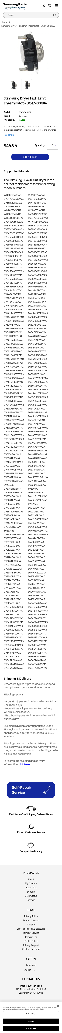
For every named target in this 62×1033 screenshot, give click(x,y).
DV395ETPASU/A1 (13, 489)
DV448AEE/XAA (36, 298)
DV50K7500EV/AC (37, 386)
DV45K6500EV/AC (13, 309)
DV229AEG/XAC (12, 599)
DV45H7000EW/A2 (14, 366)
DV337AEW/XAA (12, 538)
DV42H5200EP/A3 (37, 527)
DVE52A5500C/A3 (37, 279)
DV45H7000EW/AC (14, 359)
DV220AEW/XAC (37, 294)
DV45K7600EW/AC (38, 309)
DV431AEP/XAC (12, 519)
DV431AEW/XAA (36, 447)
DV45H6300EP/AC (37, 321)
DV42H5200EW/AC (14, 450)
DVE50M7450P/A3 (37, 355)
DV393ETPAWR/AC (14, 481)
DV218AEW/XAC (36, 576)
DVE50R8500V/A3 (37, 633)
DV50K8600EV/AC (37, 366)
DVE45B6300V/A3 (37, 241)
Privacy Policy (31, 916)
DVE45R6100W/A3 (37, 603)
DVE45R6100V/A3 (13, 660)
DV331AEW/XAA (12, 496)
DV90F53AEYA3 (12, 206)
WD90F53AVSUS (36, 210)
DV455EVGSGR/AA (38, 378)
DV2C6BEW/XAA (13, 569)
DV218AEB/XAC (12, 603)
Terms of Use (31, 937)
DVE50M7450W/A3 (14, 424)
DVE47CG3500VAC (38, 218)
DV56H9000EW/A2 (38, 351)
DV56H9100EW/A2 (13, 401)
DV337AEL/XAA (12, 542)
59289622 (33, 504)
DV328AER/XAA (36, 553)
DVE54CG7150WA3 (38, 225)
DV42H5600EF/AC (37, 652)
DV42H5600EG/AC (13, 340)
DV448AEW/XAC (13, 290)
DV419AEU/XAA (12, 595)
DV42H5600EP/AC (37, 405)
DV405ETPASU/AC (37, 435)
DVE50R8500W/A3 (13, 241)
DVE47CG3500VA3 (37, 233)
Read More (9, 134)
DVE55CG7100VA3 (37, 237)
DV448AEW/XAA (37, 302)
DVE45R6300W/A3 (38, 611)
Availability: (10, 119)
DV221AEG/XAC (12, 466)
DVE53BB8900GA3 (13, 248)
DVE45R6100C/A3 (37, 664)
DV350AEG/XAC (36, 374)
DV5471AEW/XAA (37, 328)
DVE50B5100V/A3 (37, 264)
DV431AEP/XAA (12, 508)
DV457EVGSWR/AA (14, 298)
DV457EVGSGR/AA (14, 305)
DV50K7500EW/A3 (13, 431)
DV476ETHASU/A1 (37, 202)
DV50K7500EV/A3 (13, 408)
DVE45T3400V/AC (13, 618)
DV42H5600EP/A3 (13, 355)
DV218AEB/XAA (36, 550)
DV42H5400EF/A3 (13, 443)
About (31, 879)
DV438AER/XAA (36, 290)
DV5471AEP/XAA (36, 340)
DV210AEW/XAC (36, 523)
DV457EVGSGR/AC (38, 286)
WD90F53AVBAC (12, 195)
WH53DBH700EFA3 (14, 218)
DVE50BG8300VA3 (37, 271)
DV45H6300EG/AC (13, 523)
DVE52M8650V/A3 (37, 412)
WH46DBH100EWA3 (14, 225)
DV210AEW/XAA (36, 508)
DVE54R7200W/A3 (38, 641)
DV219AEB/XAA (12, 550)
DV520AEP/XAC (12, 325)
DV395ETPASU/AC (37, 443)
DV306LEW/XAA (36, 557)
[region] (31, 1017)
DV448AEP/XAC (12, 294)
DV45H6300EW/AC (38, 427)
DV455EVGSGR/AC (14, 393)
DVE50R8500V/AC (13, 637)
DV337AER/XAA (12, 591)
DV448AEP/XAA (12, 302)
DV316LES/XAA (36, 595)
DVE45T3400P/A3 (13, 283)
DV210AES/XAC (12, 504)
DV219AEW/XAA (12, 557)
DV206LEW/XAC (36, 584)
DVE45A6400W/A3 (14, 664)
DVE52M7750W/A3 (38, 397)
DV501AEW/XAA (12, 454)
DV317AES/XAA (12, 580)
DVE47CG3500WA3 (14, 233)
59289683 (9, 485)
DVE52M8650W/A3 (14, 321)
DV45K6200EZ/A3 (13, 386)
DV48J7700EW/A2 (37, 454)
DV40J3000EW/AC (14, 492)
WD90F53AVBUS (12, 210)
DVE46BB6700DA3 (13, 252)
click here (24, 764)
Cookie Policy (31, 941)
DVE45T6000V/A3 (13, 275)
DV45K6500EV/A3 (37, 359)
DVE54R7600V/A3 (37, 645)
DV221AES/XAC (36, 511)
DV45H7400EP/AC (13, 382)
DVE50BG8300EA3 (37, 252)
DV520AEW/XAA (37, 485)
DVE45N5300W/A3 (14, 405)
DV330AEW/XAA (37, 481)
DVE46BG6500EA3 (13, 222)
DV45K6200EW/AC (38, 393)
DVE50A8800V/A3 (37, 626)
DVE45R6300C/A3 (13, 607)
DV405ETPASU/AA (13, 462)
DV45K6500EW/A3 (38, 313)
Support (31, 891)
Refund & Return (31, 920)
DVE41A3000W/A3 (38, 668)
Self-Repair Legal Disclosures (31, 928)
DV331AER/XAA (36, 515)
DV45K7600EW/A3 (14, 412)
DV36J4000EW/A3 (13, 511)
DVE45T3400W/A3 (14, 267)
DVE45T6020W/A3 (38, 622)
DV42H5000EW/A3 (14, 435)
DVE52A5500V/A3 (37, 283)
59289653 (9, 530)
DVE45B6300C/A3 (13, 279)
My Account (31, 883)
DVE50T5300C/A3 (37, 637)
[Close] (58, 1005)
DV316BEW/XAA (36, 588)
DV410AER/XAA (36, 542)
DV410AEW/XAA (36, 546)
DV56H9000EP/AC (13, 363)
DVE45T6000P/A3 (37, 618)
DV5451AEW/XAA (37, 332)
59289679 (33, 489)
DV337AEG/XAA (12, 565)
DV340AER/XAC (36, 420)
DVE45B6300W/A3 (14, 271)
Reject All (31, 1021)
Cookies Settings (31, 1014)
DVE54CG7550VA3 (37, 214)
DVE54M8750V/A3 (13, 328)
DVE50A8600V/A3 (13, 626)
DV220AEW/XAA (37, 305)
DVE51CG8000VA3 (37, 229)
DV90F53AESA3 (36, 206)
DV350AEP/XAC (36, 492)
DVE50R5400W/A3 (14, 633)
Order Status (31, 895)
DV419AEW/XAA (36, 561)
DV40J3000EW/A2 (38, 530)
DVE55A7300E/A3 (37, 649)
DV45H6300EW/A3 (38, 416)
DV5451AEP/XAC (12, 652)
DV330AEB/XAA (12, 515)
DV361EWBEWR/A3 (14, 534)
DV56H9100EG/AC (13, 332)
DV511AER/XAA (36, 347)
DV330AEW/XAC (37, 469)
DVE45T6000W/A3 (14, 622)
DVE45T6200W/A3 (38, 260)
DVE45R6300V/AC (13, 611)
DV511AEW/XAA (12, 416)
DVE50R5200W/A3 (13, 630)
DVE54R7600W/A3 (13, 649)
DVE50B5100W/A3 (13, 244)
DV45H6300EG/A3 (37, 500)
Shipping (31, 924)
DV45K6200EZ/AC (13, 397)
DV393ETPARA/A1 (13, 527)
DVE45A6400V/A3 (13, 668)
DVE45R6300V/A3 (37, 607)
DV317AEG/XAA (12, 584)
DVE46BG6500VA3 (13, 286)
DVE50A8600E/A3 (13, 264)
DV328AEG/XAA (12, 576)
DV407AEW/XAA (13, 553)
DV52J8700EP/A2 (37, 325)
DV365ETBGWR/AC (14, 473)
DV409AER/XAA (36, 538)
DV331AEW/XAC (36, 473)
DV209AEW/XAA (37, 591)
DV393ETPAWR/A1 (37, 450)
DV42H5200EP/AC (37, 496)
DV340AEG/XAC (36, 408)
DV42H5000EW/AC (38, 519)
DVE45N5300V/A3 (13, 370)
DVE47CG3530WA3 (14, 199)
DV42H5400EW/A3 (38, 534)
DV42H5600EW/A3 (38, 389)
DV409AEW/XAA (37, 572)
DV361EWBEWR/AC (38, 431)
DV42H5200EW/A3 (14, 447)
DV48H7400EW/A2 (14, 313)
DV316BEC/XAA (36, 580)
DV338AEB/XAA (12, 572)
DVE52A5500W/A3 (14, 641)
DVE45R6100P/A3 (37, 660)
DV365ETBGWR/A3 (14, 439)
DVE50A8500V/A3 (37, 256)
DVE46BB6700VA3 (37, 244)
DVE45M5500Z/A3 (37, 363)
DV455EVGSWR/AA (14, 420)
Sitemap (31, 900)
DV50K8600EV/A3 (37, 317)
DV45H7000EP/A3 (37, 344)
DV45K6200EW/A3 (14, 374)
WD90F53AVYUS (12, 214)
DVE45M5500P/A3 (37, 370)
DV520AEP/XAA (12, 500)
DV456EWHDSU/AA (38, 477)
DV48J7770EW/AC (37, 336)
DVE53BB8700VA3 (13, 260)
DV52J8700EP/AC (13, 351)
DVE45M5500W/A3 (38, 382)
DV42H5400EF (11, 656)
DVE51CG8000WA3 (14, 229)
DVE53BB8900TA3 (37, 248)
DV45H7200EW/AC (14, 317)
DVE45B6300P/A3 (37, 275)
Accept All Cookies (31, 1028)
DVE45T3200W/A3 (14, 614)
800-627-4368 (35, 985)
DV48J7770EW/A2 (37, 458)
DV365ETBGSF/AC (37, 656)
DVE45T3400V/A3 (37, 614)
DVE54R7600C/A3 (13, 645)
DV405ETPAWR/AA (14, 347)
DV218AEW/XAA (36, 599)
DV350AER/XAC (36, 466)
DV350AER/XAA (12, 458)
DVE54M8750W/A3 (14, 378)
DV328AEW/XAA (13, 561)
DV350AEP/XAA (36, 462)
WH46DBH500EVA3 (38, 222)
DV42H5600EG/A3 (37, 401)
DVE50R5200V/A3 (13, 256)
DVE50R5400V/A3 (37, 630)
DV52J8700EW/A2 (13, 344)
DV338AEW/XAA (37, 565)
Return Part (31, 887)
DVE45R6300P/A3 (37, 199)
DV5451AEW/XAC (13, 389)
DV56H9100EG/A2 (13, 336)
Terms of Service (31, 932)
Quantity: (40, 145)
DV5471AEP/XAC (36, 424)
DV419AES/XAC (36, 569)
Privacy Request (31, 945)
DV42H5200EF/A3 (37, 439)
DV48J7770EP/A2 (13, 469)
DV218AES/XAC (12, 546)
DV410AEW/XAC (12, 588)
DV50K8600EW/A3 (14, 427)
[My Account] (44, 5)
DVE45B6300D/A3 (13, 237)
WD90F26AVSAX (36, 195)
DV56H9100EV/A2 (13, 202)
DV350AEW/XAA (13, 477)
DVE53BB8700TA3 (37, 267)
